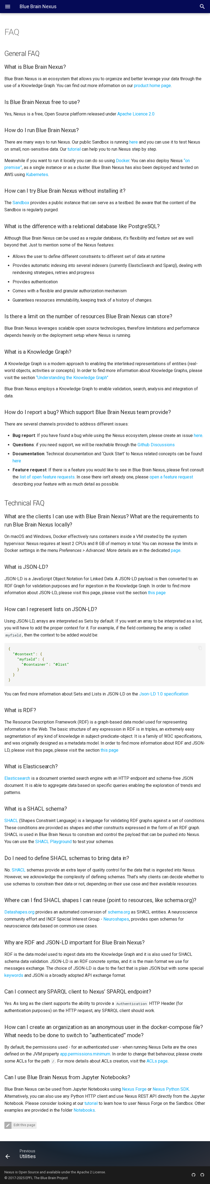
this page (157, 592)
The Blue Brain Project (51, 1178)
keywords (13, 975)
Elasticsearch (17, 778)
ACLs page (157, 1061)
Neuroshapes (116, 919)
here (133, 142)
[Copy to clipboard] (200, 648)
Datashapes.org (19, 912)
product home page (152, 85)
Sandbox (21, 202)
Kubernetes (37, 174)
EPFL (29, 1178)
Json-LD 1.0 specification (163, 694)
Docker (122, 160)
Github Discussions (156, 444)
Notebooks (84, 1110)
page (175, 550)
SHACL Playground (53, 841)
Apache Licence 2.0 (135, 114)
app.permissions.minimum (85, 1054)
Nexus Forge (134, 1089)
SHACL (11, 820)
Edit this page (24, 1125)
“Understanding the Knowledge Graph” (72, 377)
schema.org (119, 912)
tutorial (74, 149)
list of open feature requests (47, 477)
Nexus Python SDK (171, 1089)
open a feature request (171, 477)
